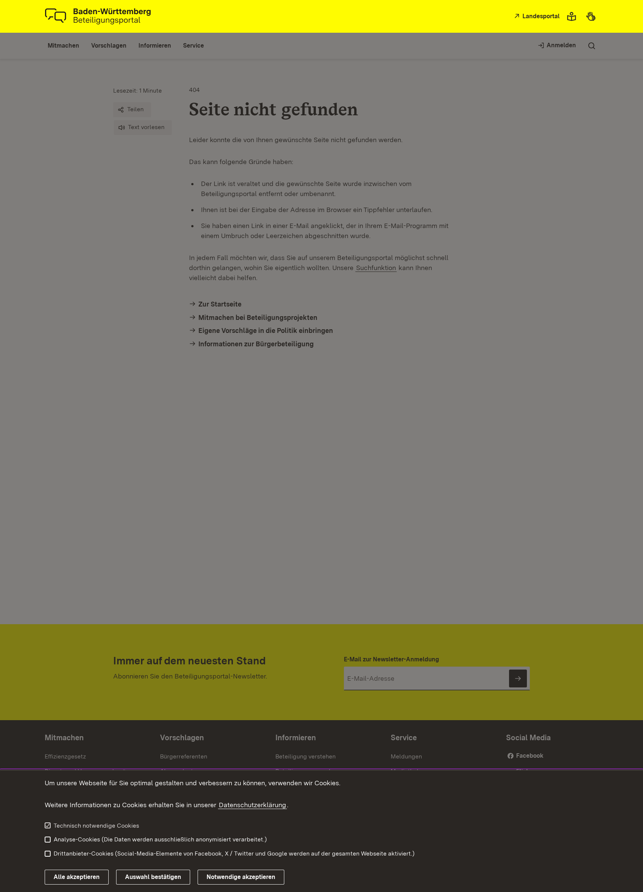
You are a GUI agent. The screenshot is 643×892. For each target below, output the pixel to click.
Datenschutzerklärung (252, 805)
